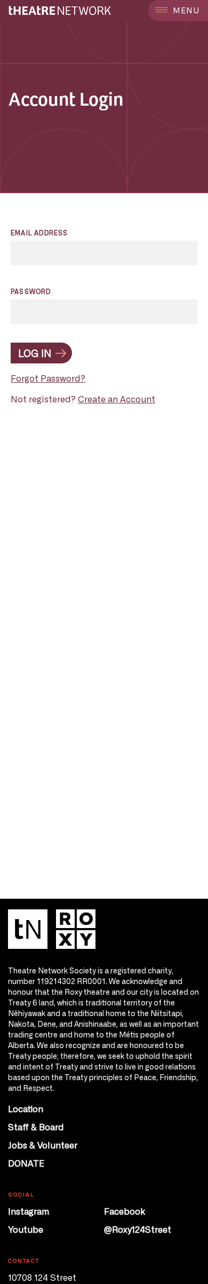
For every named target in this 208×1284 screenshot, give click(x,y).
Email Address (39, 232)
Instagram (28, 1211)
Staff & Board (36, 1126)
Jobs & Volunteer (42, 1144)
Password (31, 291)
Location (25, 1108)
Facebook (124, 1211)
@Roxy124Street (137, 1229)
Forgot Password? (48, 377)
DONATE (26, 1163)
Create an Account (116, 398)
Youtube (25, 1229)
